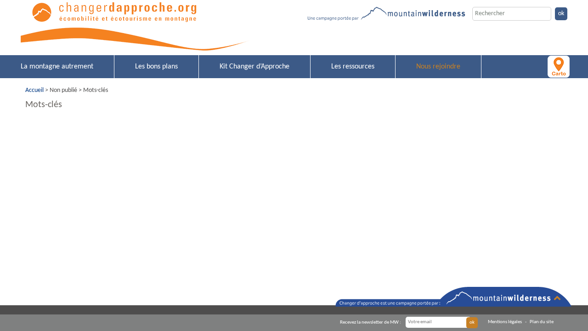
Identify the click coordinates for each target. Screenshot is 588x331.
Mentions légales (505, 322)
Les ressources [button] (352, 66)
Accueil (34, 90)
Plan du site (542, 322)
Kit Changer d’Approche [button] (254, 66)
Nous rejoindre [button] (438, 66)
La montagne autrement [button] (57, 66)
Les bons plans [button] (156, 66)
